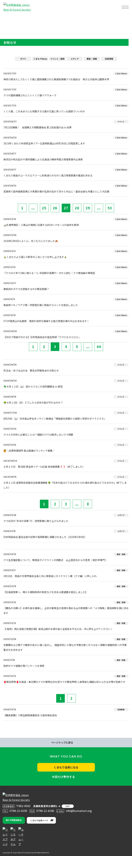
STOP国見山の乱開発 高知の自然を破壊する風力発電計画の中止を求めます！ (46, 321)
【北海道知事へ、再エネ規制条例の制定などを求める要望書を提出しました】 (45, 592)
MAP (68, 806)
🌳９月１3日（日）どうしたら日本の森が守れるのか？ (33, 402)
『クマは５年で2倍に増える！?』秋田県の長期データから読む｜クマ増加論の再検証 (49, 273)
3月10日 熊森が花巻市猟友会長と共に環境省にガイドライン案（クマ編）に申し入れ (50, 576)
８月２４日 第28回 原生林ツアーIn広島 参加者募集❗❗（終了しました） (44, 466)
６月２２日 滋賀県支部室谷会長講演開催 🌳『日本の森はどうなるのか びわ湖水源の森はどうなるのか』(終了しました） (65, 485)
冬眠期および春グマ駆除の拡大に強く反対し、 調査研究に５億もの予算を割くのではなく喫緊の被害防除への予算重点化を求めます (65, 647)
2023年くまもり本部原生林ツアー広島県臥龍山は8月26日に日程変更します (45, 143)
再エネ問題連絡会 (14, 820)
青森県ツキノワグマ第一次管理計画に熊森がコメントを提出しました (40, 305)
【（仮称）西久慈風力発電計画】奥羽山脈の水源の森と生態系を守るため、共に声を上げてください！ (58, 629)
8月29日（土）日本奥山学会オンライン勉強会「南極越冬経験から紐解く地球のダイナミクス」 (54, 418)
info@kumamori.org (79, 811)
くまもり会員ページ (39, 820)
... (33, 207)
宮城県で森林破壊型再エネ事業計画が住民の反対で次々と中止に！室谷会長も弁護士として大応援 (56, 191)
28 (77, 207)
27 (66, 207)
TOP (8, 18)
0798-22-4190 (18, 811)
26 (55, 207)
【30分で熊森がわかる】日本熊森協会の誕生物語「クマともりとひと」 (42, 337)
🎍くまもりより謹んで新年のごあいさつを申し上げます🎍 (35, 257)
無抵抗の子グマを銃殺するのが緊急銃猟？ (26, 289)
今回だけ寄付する (63, 776)
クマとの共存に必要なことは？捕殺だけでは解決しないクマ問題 (38, 434)
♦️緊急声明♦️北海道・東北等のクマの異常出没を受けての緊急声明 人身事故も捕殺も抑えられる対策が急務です (64, 682)
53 (110, 207)
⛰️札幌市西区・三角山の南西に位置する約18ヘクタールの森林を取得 (41, 225)
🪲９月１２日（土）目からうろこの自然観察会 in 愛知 (33, 386)
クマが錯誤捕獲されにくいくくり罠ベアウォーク (29, 95)
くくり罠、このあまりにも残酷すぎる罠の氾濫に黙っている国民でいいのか (44, 111)
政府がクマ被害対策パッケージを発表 (23, 666)
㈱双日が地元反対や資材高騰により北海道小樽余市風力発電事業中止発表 (43, 159)
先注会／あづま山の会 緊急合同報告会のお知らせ (31, 370)
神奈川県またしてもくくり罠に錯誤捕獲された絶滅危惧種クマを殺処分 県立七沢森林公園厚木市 (56, 79)
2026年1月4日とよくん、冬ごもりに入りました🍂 (30, 241)
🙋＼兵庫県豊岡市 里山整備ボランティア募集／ (29, 450)
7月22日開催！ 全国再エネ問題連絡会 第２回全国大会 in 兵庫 (37, 127)
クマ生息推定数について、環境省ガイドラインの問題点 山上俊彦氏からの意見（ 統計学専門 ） (55, 560)
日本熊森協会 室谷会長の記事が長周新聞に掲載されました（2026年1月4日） (45, 537)
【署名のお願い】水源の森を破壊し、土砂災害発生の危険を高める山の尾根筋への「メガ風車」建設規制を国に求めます (66, 610)
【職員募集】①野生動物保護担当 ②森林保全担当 (30, 715)
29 (88, 207)
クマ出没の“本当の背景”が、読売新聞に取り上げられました (35, 521)
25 (44, 207)
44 (99, 346)
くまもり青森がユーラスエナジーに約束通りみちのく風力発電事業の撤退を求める (47, 175)
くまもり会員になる (66, 767)
